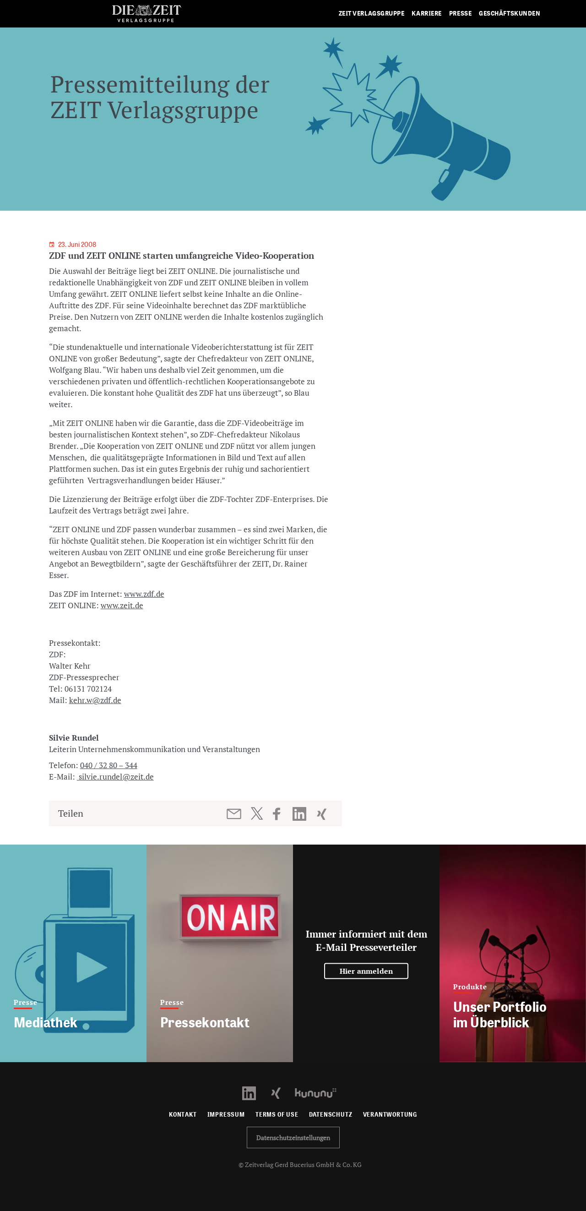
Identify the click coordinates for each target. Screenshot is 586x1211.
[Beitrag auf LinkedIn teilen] (301, 814)
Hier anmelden (366, 971)
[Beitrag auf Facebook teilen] (281, 813)
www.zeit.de (122, 605)
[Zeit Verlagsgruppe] (146, 14)
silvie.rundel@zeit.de (115, 776)
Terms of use (276, 1114)
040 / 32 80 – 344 (108, 765)
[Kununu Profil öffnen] (320, 1092)
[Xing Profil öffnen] (281, 1092)
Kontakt (183, 1114)
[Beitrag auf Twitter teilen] (257, 813)
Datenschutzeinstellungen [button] (293, 1137)
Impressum (226, 1114)
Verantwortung (390, 1114)
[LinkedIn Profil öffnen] (254, 1092)
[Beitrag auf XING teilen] (323, 814)
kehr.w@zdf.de (95, 700)
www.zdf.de (144, 594)
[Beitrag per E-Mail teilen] (235, 814)
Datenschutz (331, 1114)
